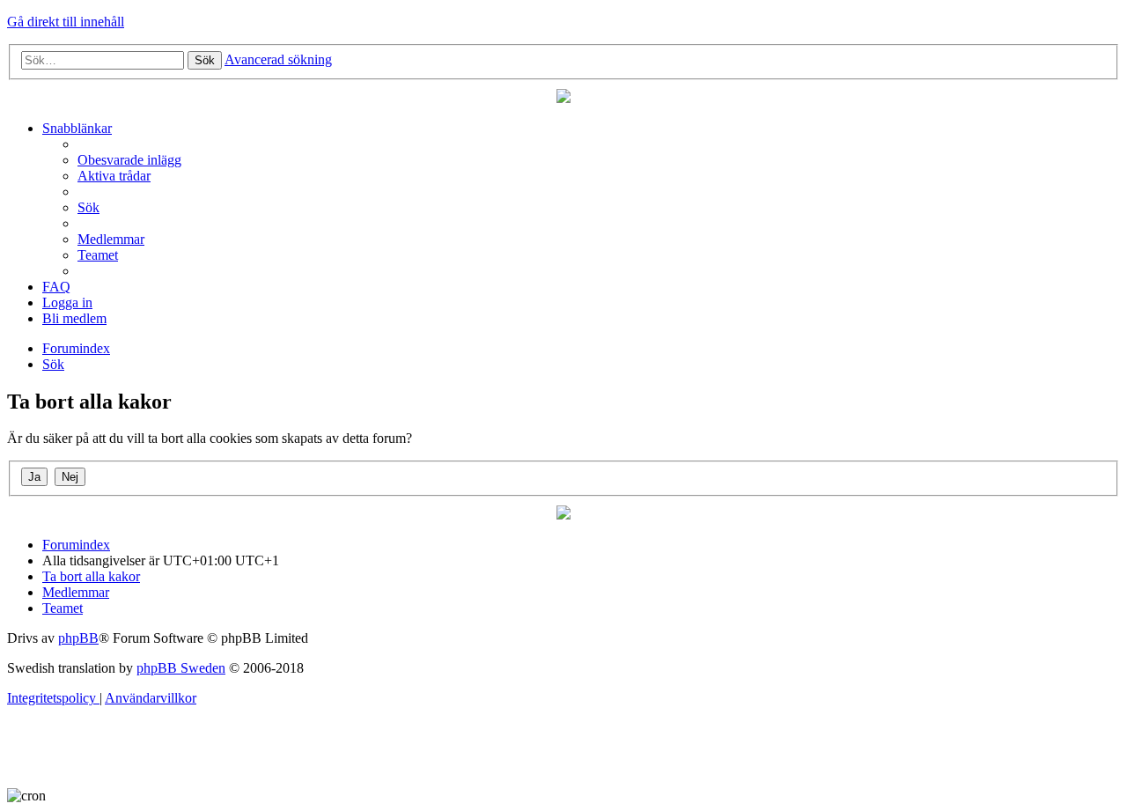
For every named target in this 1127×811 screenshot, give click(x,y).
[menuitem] (129, 159)
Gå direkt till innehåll (65, 21)
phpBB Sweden (180, 667)
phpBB (78, 637)
